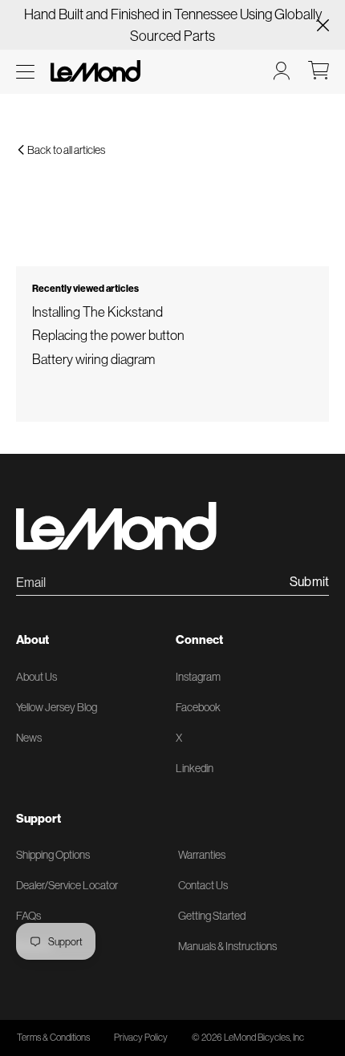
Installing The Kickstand (97, 311)
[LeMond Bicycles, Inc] (93, 71)
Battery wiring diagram (93, 358)
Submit (309, 582)
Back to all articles (65, 150)
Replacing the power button (108, 334)
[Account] (281, 70)
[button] (25, 72)
